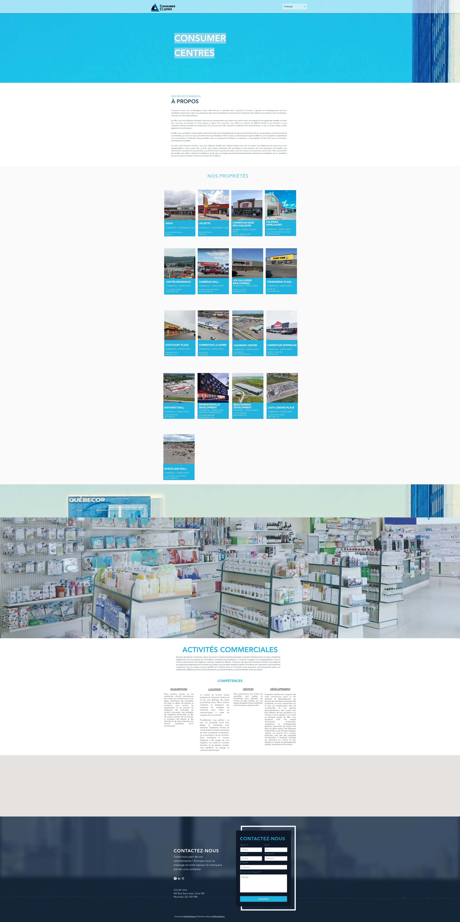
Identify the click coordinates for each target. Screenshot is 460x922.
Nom (267, 845)
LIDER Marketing (189, 916)
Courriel (243, 854)
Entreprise (244, 862)
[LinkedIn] (179, 878)
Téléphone (269, 854)
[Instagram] (182, 878)
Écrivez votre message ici (250, 872)
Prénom (243, 845)
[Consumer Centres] (175, 878)
